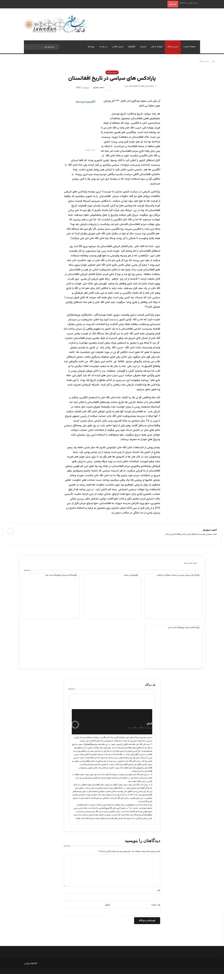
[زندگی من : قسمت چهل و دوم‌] (173, 596)
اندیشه (143, 46)
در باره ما (103, 46)
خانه (213, 61)
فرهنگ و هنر (156, 46)
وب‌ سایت (155, 905)
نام (159, 890)
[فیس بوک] (19, 539)
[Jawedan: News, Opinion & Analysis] (56, 23)
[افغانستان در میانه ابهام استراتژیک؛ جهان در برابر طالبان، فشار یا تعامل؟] (50, 596)
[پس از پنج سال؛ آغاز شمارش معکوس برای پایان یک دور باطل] (112, 596)
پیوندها (91, 46)
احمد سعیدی (98, 87)
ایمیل (107, 905)
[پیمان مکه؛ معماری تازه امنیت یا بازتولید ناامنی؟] (173, 647)
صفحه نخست (189, 46)
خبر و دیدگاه (172, 46)
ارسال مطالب (117, 46)
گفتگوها (131, 46)
